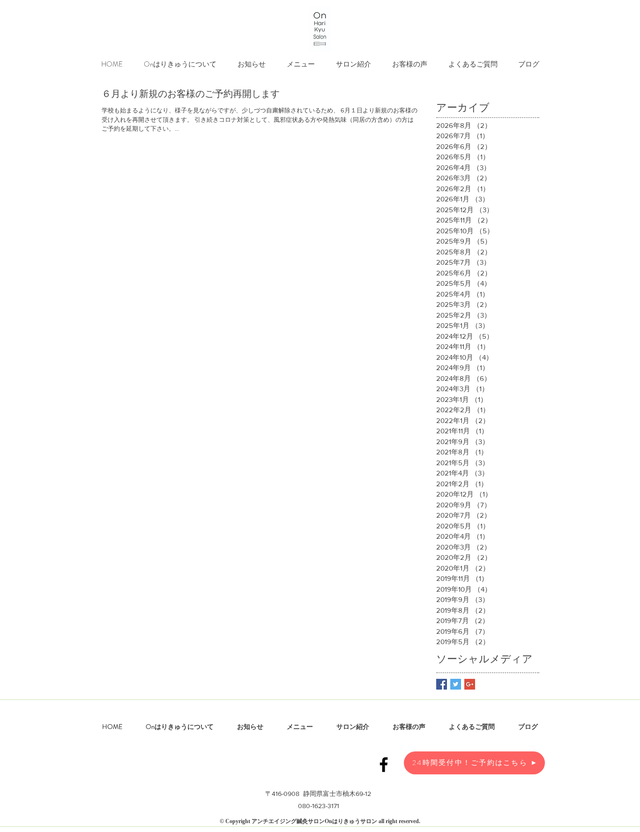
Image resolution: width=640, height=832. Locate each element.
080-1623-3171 (318, 806)
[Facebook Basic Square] (441, 684)
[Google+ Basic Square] (469, 684)
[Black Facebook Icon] (384, 764)
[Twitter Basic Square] (455, 684)
